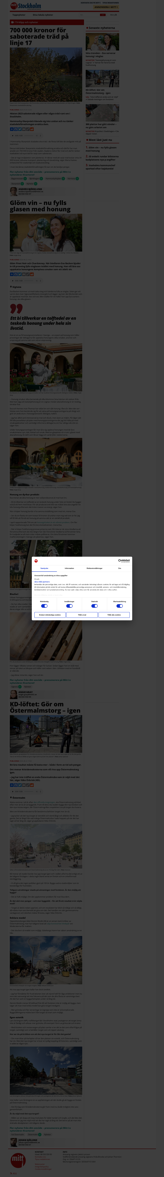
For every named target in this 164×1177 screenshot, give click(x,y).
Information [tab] (69, 568)
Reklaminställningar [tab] (94, 568)
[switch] (69, 606)
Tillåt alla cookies (114, 615)
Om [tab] (119, 568)
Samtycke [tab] (44, 568)
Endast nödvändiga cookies (50, 615)
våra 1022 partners (42, 582)
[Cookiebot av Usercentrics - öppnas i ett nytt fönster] (120, 561)
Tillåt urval (82, 615)
